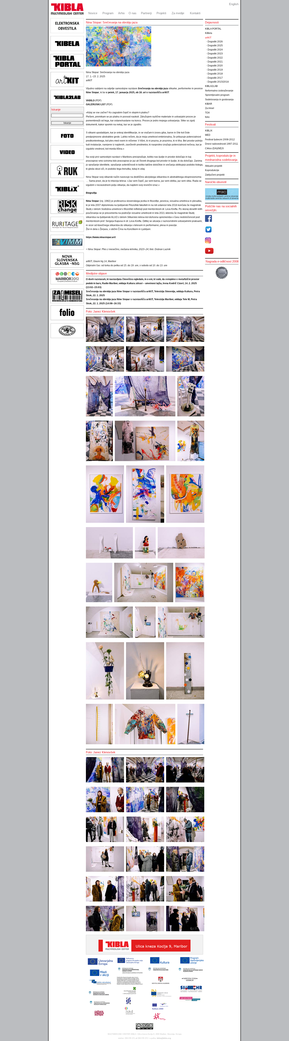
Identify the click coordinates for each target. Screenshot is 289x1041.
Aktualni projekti (213, 166)
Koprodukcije (212, 170)
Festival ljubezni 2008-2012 (220, 139)
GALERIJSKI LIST (96, 104)
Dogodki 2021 (215, 61)
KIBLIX (208, 130)
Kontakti (195, 13)
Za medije (178, 13)
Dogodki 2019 (215, 69)
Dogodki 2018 (215, 73)
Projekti (161, 13)
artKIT (208, 37)
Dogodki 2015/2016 (218, 81)
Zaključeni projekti (215, 174)
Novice (92, 13)
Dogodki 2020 (215, 65)
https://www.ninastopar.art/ (101, 237)
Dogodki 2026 (215, 41)
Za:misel (209, 108)
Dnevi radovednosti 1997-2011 (221, 143)
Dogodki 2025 (215, 45)
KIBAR (208, 103)
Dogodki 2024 (215, 49)
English (233, 4)
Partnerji (146, 13)
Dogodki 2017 (215, 77)
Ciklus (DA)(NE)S (214, 148)
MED (207, 135)
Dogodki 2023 (215, 53)
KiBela (208, 33)
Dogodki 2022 (215, 57)
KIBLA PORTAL (213, 28)
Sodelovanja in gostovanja (219, 99)
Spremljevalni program (217, 95)
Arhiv (121, 13)
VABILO (90, 100)
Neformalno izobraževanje (219, 90)
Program (108, 13)
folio (207, 117)
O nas (132, 13)
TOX (207, 112)
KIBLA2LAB (211, 86)
